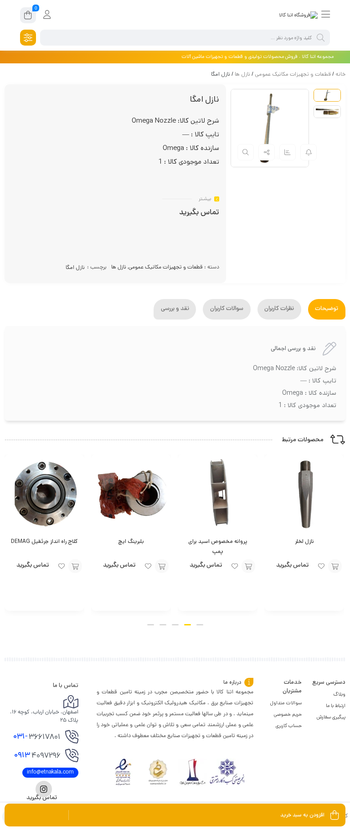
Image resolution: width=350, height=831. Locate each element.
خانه (340, 74)
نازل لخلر (304, 541)
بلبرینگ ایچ (131, 541)
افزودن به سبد (335, 566)
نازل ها (242, 74)
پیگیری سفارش (331, 717)
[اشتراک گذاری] (266, 152)
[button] (199, 624)
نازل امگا (75, 267)
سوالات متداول (286, 703)
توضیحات (326, 309)
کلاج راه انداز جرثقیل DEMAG (44, 541)
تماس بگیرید (199, 213)
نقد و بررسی (175, 309)
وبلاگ (339, 694)
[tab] (326, 309)
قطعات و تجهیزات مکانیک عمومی (293, 74)
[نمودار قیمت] (287, 152)
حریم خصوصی (288, 714)
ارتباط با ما (335, 705)
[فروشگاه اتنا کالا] (298, 15)
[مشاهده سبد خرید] (28, 16)
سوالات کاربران (226, 309)
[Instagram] (44, 789)
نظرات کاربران (279, 309)
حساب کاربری (289, 725)
